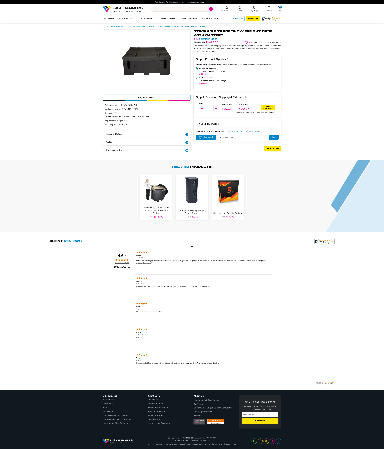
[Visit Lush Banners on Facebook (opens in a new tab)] (272, 441)
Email (273, 137)
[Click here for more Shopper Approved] (325, 383)
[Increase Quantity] (215, 108)
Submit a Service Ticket (158, 408)
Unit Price (227, 105)
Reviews (197, 416)
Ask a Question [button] (274, 42)
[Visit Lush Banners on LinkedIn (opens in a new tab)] (254, 441)
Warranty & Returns (157, 411)
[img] (122, 260)
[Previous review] (192, 246)
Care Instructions (115, 150)
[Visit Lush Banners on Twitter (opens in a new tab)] (278, 441)
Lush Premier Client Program (115, 423)
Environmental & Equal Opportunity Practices (213, 408)
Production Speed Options (233, 65)
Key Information (146, 98)
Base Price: (199, 42)
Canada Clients (154, 419)
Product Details (114, 134)
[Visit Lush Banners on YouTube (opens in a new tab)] (260, 441)
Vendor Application (156, 415)
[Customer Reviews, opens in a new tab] (271, 18)
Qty (201, 104)
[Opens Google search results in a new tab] (199, 421)
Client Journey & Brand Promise (199, 444)
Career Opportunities (203, 412)
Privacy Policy (218, 444)
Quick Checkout (267, 108)
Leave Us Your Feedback (159, 423)
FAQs (109, 142)
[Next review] (192, 379)
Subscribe (260, 421)
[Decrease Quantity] (201, 108)
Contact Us (153, 400)
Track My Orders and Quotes (115, 415)
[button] (108, 19)
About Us (199, 396)
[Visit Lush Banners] (118, 441)
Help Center (108, 404)
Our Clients (198, 404)
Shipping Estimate (208, 124)
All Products (108, 400)
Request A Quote (155, 404)
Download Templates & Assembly (117, 419)
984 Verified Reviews (122, 263)
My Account (108, 411)
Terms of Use (230, 444)
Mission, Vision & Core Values (206, 400)
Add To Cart (273, 149)
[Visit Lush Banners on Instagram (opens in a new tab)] (266, 441)
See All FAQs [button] (259, 42)
